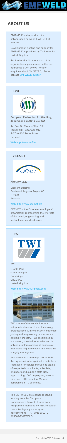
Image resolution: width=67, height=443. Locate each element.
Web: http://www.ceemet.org (26, 203)
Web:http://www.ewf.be (23, 142)
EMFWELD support (30, 74)
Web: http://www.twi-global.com (28, 288)
